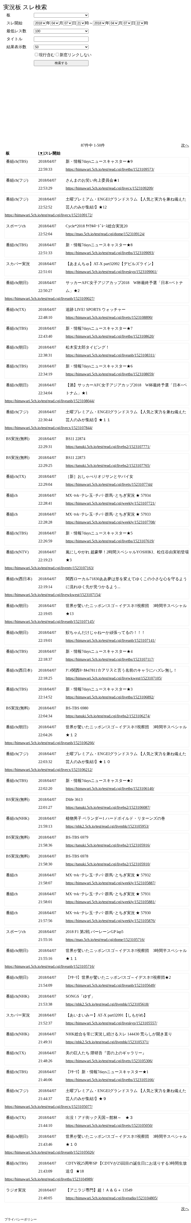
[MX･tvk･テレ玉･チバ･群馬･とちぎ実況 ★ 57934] (97, 499)
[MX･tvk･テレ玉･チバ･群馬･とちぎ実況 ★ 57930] (97, 917)
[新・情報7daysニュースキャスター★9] (97, 165)
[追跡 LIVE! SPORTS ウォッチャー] (97, 314)
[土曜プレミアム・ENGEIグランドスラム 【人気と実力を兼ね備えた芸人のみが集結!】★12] (97, 207)
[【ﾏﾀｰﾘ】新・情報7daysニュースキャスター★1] (97, 1076)
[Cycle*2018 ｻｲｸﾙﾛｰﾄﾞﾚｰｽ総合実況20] (97, 230)
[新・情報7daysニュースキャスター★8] (97, 249)
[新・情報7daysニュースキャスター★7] (97, 332)
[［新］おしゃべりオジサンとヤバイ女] (97, 481)
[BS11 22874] (97, 443)
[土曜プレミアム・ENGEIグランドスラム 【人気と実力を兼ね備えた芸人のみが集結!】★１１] (97, 420)
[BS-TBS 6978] (97, 860)
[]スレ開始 (49, 153)
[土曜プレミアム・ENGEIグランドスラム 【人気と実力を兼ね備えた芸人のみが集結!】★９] (97, 1099)
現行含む (47, 55)
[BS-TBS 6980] (97, 712)
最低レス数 (16, 31)
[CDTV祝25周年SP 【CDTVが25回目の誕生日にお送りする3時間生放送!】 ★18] (97, 1171)
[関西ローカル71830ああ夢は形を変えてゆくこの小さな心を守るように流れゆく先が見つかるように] (97, 587)
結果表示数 (16, 47)
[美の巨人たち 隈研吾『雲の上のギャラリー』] (97, 1057)
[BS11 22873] (97, 462)
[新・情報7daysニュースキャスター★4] (97, 655)
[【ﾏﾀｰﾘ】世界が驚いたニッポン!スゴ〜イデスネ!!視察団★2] (97, 981)
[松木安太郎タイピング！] (97, 351)
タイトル (14, 39)
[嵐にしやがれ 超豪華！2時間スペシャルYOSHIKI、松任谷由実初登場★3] (97, 560)
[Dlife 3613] (97, 804)
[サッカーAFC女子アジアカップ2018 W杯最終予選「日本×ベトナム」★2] (97, 291)
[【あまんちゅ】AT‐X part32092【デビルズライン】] (97, 268)
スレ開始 (14, 23)
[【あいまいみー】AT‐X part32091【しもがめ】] (97, 1019)
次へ (185, 145)
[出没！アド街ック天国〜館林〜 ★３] (97, 1122)
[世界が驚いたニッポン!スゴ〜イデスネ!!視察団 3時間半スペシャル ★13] (97, 614)
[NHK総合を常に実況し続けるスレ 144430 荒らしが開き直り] (97, 1038)
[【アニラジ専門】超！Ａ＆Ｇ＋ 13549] (97, 1194)
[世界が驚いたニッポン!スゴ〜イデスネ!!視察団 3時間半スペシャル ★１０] (97, 1144)
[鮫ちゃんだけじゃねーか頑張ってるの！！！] (97, 637)
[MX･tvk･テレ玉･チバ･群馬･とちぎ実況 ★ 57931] (97, 898)
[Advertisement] (96, 104)
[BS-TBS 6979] (97, 841)
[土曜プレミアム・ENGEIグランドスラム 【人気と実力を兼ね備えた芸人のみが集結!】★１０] (97, 762)
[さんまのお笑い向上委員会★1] (97, 184)
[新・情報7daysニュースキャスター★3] (97, 693)
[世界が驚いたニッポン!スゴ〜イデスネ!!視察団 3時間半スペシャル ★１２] (97, 735)
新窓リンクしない (76, 55)
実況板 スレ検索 (25, 7)
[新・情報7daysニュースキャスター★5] (97, 537)
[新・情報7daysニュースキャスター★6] (97, 370)
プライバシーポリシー (20, 1219)
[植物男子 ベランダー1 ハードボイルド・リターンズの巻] (97, 822)
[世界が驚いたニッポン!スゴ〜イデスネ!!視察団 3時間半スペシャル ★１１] (97, 959)
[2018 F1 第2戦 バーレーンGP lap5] (97, 936)
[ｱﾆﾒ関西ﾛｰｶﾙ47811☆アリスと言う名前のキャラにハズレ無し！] (97, 674)
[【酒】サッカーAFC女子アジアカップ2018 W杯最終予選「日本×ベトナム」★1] (97, 393)
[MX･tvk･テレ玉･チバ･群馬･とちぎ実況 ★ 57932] (97, 879)
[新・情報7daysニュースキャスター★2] (97, 785)
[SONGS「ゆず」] (97, 1000)
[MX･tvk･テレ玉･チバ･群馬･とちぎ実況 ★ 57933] (97, 518)
